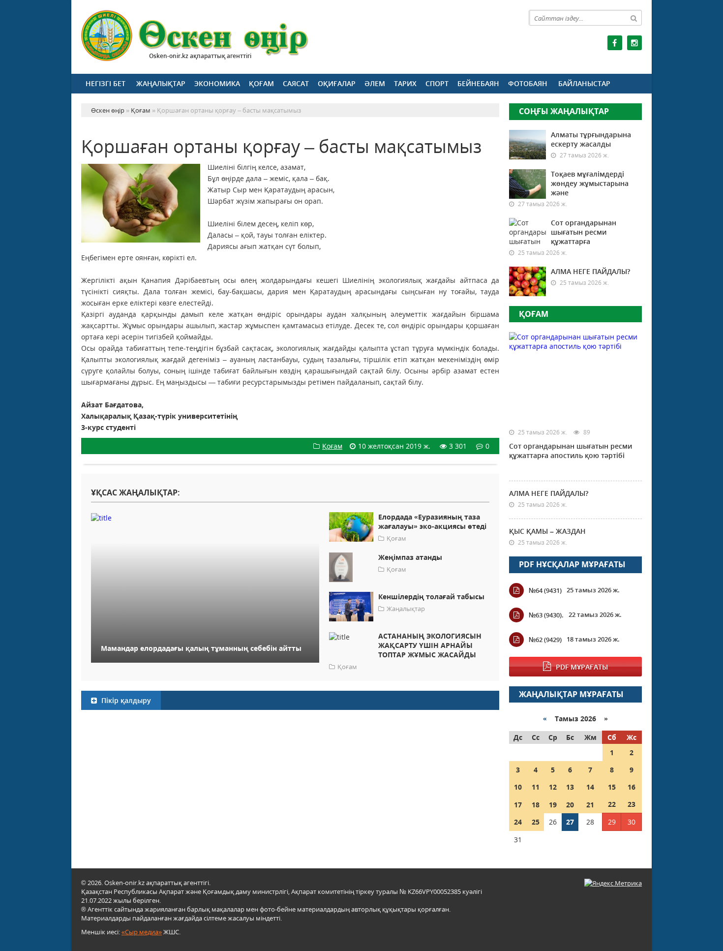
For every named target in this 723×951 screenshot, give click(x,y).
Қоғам (261, 83)
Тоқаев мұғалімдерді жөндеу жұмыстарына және (590, 183)
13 (570, 787)
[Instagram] (634, 42)
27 (570, 822)
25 (536, 822)
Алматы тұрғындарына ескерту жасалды (591, 139)
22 (612, 804)
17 (518, 804)
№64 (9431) (545, 590)
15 (612, 787)
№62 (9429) (545, 639)
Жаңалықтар (160, 83)
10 (518, 787)
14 (590, 787)
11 (536, 787)
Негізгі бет (105, 83)
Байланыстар (584, 83)
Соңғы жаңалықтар (564, 111)
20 (570, 804)
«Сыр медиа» (141, 931)
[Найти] (634, 17)
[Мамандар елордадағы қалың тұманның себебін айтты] (205, 517)
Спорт (437, 83)
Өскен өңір (195, 35)
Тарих (405, 83)
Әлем (374, 83)
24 (518, 822)
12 (553, 787)
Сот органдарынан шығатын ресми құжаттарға (583, 232)
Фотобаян (527, 83)
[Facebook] (614, 42)
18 (536, 804)
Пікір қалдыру (125, 700)
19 (553, 804)
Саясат (296, 83)
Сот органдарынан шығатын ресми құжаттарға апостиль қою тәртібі (570, 450)
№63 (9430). (546, 615)
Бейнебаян (478, 83)
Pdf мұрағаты (582, 667)
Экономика (217, 83)
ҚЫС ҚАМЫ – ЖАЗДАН (547, 531)
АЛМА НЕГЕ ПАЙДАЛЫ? (590, 271)
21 (590, 804)
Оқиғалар (337, 83)
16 (631, 787)
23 (631, 804)
